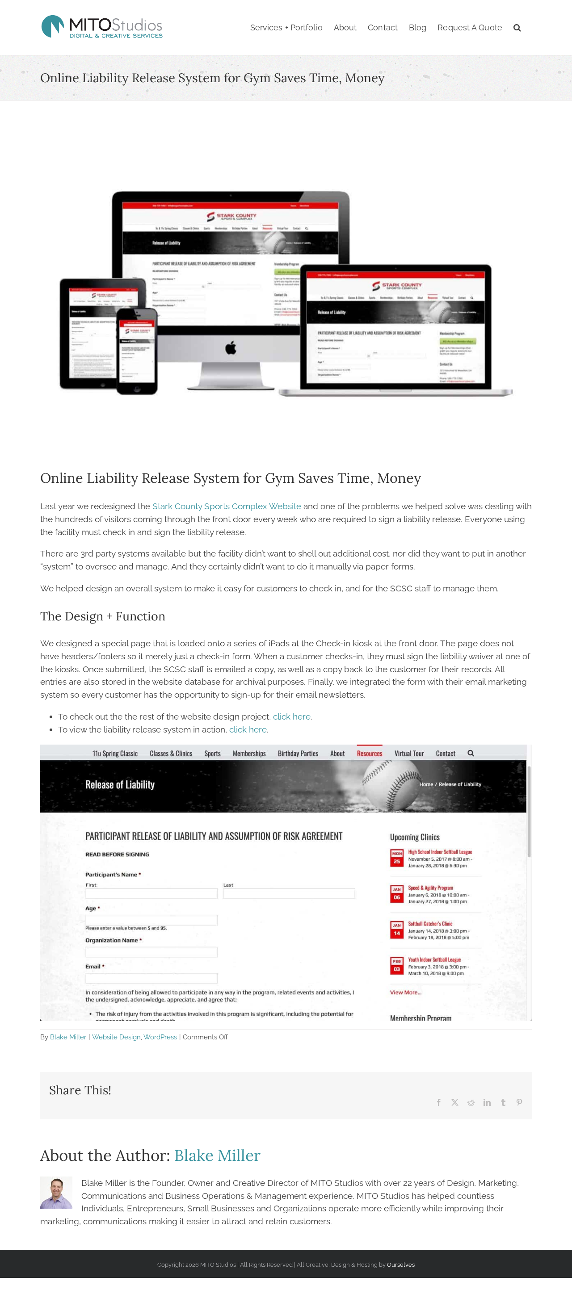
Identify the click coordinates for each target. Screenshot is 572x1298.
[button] (517, 27)
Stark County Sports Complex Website (226, 506)
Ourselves (401, 1264)
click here (292, 716)
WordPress (160, 1037)
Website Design (116, 1037)
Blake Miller (68, 1037)
